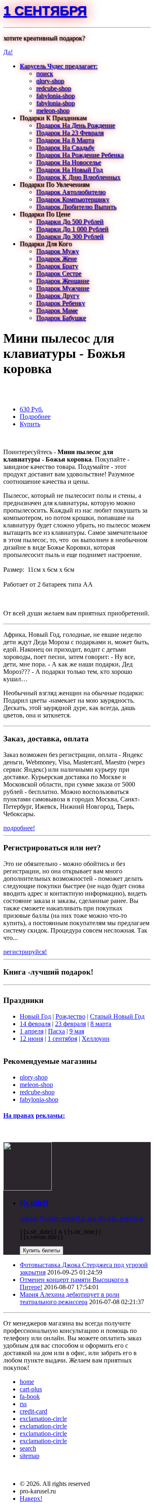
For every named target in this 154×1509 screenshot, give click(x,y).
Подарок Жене (56, 258)
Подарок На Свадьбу (65, 147)
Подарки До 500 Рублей (69, 221)
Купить (30, 423)
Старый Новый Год (117, 1016)
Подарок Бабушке (61, 317)
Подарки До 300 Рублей (69, 236)
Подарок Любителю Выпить (76, 206)
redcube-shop (53, 88)
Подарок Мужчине (62, 288)
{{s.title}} (34, 1202)
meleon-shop (52, 110)
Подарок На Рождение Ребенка (80, 154)
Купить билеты (41, 1250)
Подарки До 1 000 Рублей (72, 228)
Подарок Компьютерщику (72, 199)
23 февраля (70, 1023)
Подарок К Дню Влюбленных (78, 177)
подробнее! (19, 827)
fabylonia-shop (55, 95)
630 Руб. (31, 409)
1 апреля (32, 1031)
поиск (44, 73)
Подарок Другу (57, 295)
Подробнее (35, 416)
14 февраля (35, 1023)
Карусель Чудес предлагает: (58, 66)
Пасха (56, 1031)
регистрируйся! (25, 951)
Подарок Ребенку (60, 302)
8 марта (100, 1023)
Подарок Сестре (58, 273)
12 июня (31, 1038)
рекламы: (50, 1115)
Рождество (70, 1016)
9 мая (76, 1031)
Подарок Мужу (57, 251)
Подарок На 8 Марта (65, 140)
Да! (8, 52)
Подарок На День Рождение (75, 125)
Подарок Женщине (62, 280)
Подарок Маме (57, 310)
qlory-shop (50, 80)
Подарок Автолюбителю (71, 191)
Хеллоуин (96, 1038)
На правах (18, 1115)
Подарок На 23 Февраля (69, 132)
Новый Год (35, 1016)
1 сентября (45, 10)
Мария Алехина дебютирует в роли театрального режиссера (70, 1298)
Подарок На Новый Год (69, 169)
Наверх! (31, 1498)
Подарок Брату (57, 265)
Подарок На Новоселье (68, 162)
